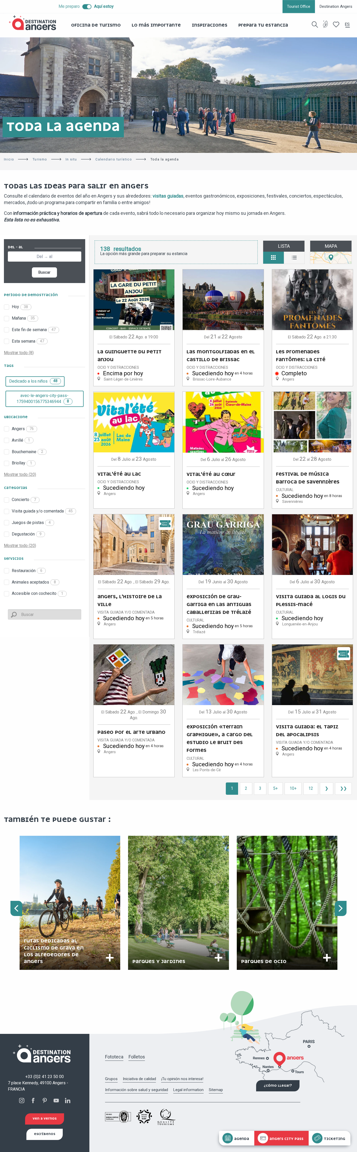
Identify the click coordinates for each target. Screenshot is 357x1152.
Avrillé (21, 440)
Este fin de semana (34, 329)
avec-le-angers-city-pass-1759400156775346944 (42, 398)
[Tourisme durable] (325, 27)
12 (310, 788)
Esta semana (28, 341)
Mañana (23, 318)
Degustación (27, 534)
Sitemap (216, 1089)
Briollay (22, 462)
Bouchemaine (27, 451)
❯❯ (343, 788)
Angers (23, 428)
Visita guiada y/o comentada (42, 511)
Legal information (188, 1089)
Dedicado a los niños (33, 381)
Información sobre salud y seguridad (136, 1089)
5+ (275, 788)
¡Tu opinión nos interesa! (182, 1078)
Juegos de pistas (31, 522)
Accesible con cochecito (37, 593)
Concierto (24, 499)
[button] (315, 25)
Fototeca (114, 1056)
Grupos (111, 1078)
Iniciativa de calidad (139, 1078)
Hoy (20, 306)
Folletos (137, 1056)
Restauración (27, 570)
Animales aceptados (34, 582)
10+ (293, 788)
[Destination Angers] (35, 23)
